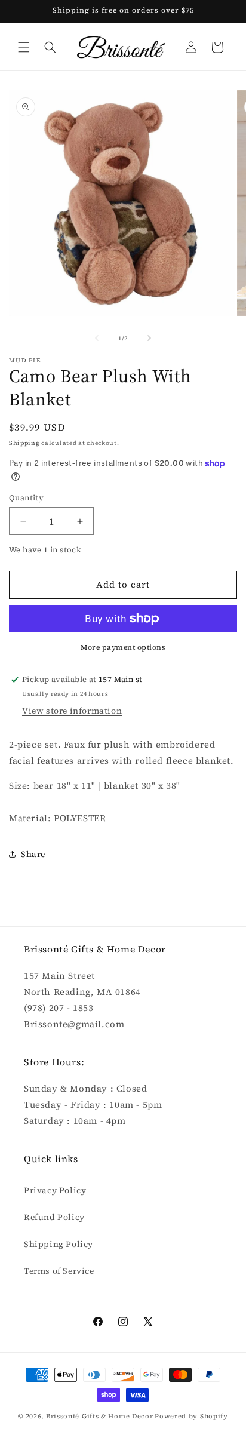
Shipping (24, 443)
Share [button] (33, 854)
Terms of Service (59, 1271)
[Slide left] (97, 338)
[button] (24, 47)
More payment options (123, 647)
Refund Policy (54, 1217)
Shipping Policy (58, 1244)
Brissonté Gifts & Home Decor (99, 1416)
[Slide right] (149, 338)
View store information (72, 711)
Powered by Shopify (191, 1416)
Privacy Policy (55, 1190)
